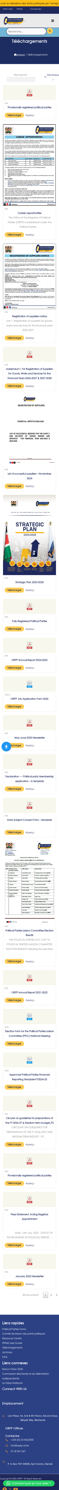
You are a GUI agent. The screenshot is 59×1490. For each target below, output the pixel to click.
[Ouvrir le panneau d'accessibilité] (6, 746)
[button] (29, 1483)
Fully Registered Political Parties (29, 621)
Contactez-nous (36, 12)
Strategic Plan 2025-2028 (29, 582)
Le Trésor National (12, 1382)
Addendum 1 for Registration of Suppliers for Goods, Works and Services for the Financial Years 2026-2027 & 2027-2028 (29, 373)
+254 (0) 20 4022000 (22, 1439)
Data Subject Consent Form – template (29, 819)
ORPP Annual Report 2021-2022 (29, 992)
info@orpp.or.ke (20, 1445)
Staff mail (7, 9)
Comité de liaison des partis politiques (23, 1333)
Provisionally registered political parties (29, 107)
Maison (21, 54)
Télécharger (14, 115)
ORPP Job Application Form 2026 (29, 698)
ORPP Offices (14, 1428)
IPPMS (20, 9)
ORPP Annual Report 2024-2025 (29, 660)
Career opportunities (29, 213)
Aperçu (30, 115)
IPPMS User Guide (12, 1343)
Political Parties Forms (14, 1329)
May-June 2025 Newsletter (29, 737)
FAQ (4, 1356)
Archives (7, 1352)
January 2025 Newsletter (29, 1276)
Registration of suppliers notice (29, 316)
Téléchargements (12, 1347)
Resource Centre (12, 1338)
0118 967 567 (18, 1451)
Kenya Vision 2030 (12, 1369)
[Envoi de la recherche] (50, 31)
